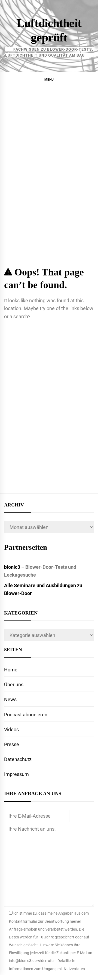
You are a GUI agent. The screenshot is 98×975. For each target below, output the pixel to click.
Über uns (13, 684)
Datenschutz (18, 759)
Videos (11, 729)
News (10, 699)
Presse (11, 744)
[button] (49, 79)
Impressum (16, 774)
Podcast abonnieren (25, 714)
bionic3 (12, 567)
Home (10, 669)
